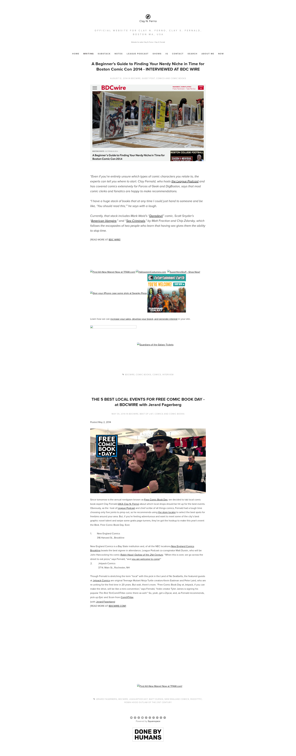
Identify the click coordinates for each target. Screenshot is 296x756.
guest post (148, 78)
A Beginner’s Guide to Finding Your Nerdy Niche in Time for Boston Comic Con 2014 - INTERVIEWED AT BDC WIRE (148, 66)
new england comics (176, 699)
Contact (178, 53)
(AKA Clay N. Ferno (128, 504)
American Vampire (103, 221)
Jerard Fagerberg (105, 601)
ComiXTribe (127, 597)
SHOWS (157, 53)
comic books (143, 374)
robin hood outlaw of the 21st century (148, 702)
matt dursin (156, 699)
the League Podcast (185, 181)
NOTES (119, 53)
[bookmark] (148, 18)
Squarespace (154, 721)
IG (166, 53)
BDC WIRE (114, 239)
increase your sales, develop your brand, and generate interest (143, 319)
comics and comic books (171, 78)
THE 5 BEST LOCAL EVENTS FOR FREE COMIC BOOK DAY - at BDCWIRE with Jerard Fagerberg (148, 402)
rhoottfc (196, 699)
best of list (146, 413)
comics (156, 374)
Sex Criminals (135, 221)
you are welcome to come (146, 559)
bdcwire (136, 78)
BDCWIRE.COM (117, 606)
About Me (207, 53)
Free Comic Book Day (155, 499)
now (221, 53)
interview (168, 374)
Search (192, 53)
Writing (88, 53)
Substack (104, 53)
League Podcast (138, 53)
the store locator (167, 512)
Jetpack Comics (101, 580)
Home (75, 53)
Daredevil (156, 216)
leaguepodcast (138, 699)
